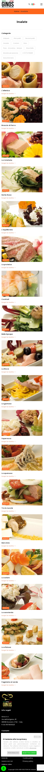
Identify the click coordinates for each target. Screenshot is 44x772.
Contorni (16, 43)
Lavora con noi (7, 761)
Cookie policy (28, 758)
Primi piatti (17, 38)
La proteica (7, 264)
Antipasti (6, 38)
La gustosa (6, 404)
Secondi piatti (30, 38)
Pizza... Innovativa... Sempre (12, 48)
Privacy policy (28, 761)
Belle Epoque (7, 334)
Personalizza (13, 753)
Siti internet (32, 769)
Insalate (6, 86)
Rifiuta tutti (37, 737)
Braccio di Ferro (9, 125)
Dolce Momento (8, 58)
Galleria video (7, 764)
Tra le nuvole (7, 508)
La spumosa (7, 473)
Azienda (5, 758)
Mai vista (6, 543)
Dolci (25, 43)
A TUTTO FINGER (28, 53)
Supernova (6, 438)
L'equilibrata (7, 230)
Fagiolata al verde (10, 682)
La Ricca (5, 369)
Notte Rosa (6, 195)
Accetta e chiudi (29, 753)
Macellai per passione (10, 53)
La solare (6, 578)
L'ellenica (6, 90)
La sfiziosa (6, 647)
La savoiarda (7, 612)
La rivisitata (7, 160)
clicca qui (32, 748)
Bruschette (30, 48)
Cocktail (5, 299)
